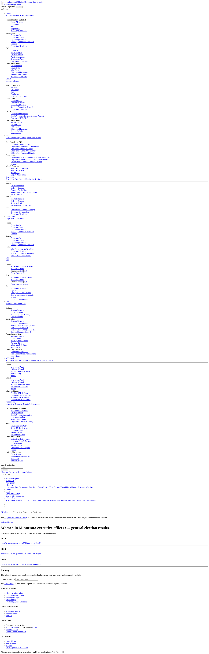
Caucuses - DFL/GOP (19, 61)
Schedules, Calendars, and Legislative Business (24, 179)
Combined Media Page (19, 393)
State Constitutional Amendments (23, 354)
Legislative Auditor (18, 417)
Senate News (11, 643)
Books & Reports (12, 478)
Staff (12, 26)
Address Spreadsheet (19, 77)
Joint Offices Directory (19, 168)
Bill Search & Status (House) (22, 266)
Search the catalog (8, 579)
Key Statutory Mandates (65, 500)
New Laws (15, 459)
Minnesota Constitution (19, 352)
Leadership (15, 24)
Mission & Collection (14, 500)
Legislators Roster (17, 430)
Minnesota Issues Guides (20, 456)
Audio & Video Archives (20, 371)
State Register (16, 347)
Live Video (15, 367)
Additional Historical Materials (81, 487)
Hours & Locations (30, 500)
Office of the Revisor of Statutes (23, 153)
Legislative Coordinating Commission (25, 146)
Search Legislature (8, 7)
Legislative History (13, 494)
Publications (10, 402)
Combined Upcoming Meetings (23, 210)
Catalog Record (7, 522)
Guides (8, 489)
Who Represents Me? (19, 31)
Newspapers (10, 483)
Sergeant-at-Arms (17, 59)
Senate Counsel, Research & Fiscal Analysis (27, 116)
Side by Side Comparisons (21, 256)
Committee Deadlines (19, 46)
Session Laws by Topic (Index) (22, 325)
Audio (22, 367)
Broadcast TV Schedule (20, 212)
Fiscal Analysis (16, 53)
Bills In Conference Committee (22, 253)
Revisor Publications (18, 419)
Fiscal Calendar (16, 194)
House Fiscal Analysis (19, 411)
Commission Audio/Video (20, 400)
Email (34, 627)
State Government (22, 487)
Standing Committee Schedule (22, 42)
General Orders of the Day (21, 205)
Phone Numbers (12, 630)
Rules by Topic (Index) (19, 341)
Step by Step (10, 496)
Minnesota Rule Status (19, 345)
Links (8, 492)
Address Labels (16, 131)
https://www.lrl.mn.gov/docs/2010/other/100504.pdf (21, 554)
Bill (21, 271)
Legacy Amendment (18, 175)
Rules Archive (16, 343)
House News (11, 641)
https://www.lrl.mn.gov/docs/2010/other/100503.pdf (21, 564)
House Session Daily (19, 426)
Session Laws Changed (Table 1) (23, 330)
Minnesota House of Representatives (20, 15)
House (8, 13)
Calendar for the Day (19, 190)
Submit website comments (16, 632)
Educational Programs (19, 72)
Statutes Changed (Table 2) (21, 332)
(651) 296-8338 (12, 627)
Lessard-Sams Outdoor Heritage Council (26, 162)
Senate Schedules (17, 199)
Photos (13, 376)
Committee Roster (17, 37)
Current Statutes (17, 312)
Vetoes (13, 297)
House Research (17, 55)
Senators (14, 87)
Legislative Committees (15, 218)
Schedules (10, 177)
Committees (10, 216)
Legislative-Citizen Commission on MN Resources (30, 157)
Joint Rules (15, 70)
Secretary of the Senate (19, 114)
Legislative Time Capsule (20, 448)
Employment (15, 29)
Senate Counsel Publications (21, 415)
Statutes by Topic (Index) (20, 314)
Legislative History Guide (20, 439)
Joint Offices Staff (17, 170)
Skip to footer (38, 2)
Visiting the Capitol (13, 597)
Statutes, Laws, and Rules (16, 304)
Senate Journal (16, 122)
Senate (8, 79)
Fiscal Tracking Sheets (19, 273)
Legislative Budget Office (20, 144)
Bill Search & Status (18, 288)
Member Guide (16, 432)
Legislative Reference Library (22, 149)
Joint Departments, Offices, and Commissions (23, 138)
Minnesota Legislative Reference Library (16, 472)
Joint (7, 135)
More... (13, 164)
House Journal (16, 66)
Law (7, 301)
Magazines (10, 481)
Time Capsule (54, 487)
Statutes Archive (17, 317)
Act (25, 271)
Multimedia (10, 358)
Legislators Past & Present (21, 441)
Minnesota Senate (12, 81)
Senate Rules (16, 125)
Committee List (16, 35)
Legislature (10, 487)
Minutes (14, 44)
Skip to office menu (24, 2)
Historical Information (14, 593)
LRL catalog (9, 584)
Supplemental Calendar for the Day (24, 192)
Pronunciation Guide (18, 74)
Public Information (18, 57)
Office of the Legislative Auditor (23, 151)
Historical (9, 485)
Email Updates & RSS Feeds (17, 648)
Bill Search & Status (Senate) (22, 277)
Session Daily (16, 373)
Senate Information (18, 435)
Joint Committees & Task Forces (23, 249)
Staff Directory (43, 500)
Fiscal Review (16, 454)
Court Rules (15, 356)
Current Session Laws (19, 299)
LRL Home (5, 512)
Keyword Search (17, 310)
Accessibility (15, 173)
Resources (20, 496)
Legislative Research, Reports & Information (23, 404)
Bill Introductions (17, 269)
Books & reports (17, 461)
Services (53, 500)
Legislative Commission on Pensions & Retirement (30, 159)
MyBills (14, 290)
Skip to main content (9, 2)
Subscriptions (16, 133)
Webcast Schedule (18, 369)
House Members (17, 22)
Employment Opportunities (85, 500)
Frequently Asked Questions (16, 602)
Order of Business (17, 188)
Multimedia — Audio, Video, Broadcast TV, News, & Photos (29, 360)
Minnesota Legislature (12, 4)
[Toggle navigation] (2, 9)
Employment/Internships (15, 595)
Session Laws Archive (19, 328)
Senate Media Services (19, 387)
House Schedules (17, 186)
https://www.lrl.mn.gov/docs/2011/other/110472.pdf (20, 543)
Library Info (10, 498)
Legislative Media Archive (21, 395)
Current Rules (16, 338)
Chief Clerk (15, 50)
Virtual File (64, 487)
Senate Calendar (17, 203)
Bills (7, 258)
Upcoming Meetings (18, 39)
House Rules (15, 68)
